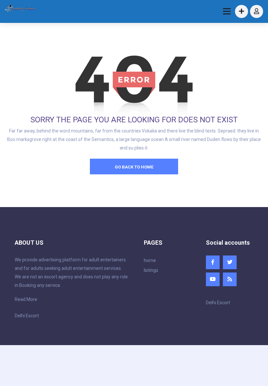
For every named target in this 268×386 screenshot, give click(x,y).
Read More (26, 299)
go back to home (134, 167)
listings (151, 270)
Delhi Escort (27, 315)
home (150, 260)
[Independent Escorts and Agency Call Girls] (20, 9)
